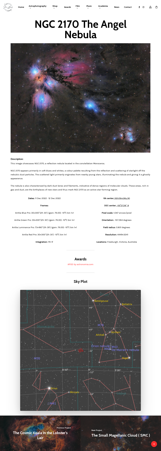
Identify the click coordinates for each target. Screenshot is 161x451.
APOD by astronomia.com (80, 264)
